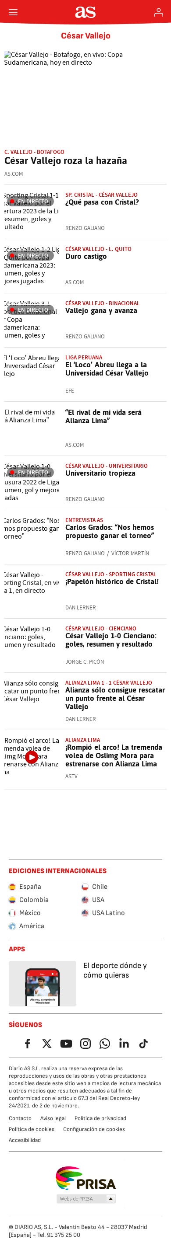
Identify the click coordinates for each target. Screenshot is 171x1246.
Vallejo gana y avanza (101, 310)
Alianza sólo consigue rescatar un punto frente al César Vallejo (115, 698)
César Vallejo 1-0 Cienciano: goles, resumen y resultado (111, 639)
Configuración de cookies (94, 1129)
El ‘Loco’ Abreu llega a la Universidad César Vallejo (107, 368)
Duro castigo (86, 256)
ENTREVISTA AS (84, 520)
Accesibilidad (25, 1140)
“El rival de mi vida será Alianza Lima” (103, 416)
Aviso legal (53, 1118)
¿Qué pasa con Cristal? (102, 202)
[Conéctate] (158, 12)
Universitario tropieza (100, 473)
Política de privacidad (100, 1118)
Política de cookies (31, 1129)
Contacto (20, 1118)
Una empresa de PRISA (86, 1178)
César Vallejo (85, 36)
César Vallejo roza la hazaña (65, 160)
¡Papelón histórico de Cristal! (112, 581)
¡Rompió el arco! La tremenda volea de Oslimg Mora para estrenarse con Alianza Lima (113, 755)
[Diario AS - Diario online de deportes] (85, 12)
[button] (86, 1199)
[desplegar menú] (13, 12)
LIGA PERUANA (83, 357)
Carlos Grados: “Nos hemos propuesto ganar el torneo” (109, 531)
